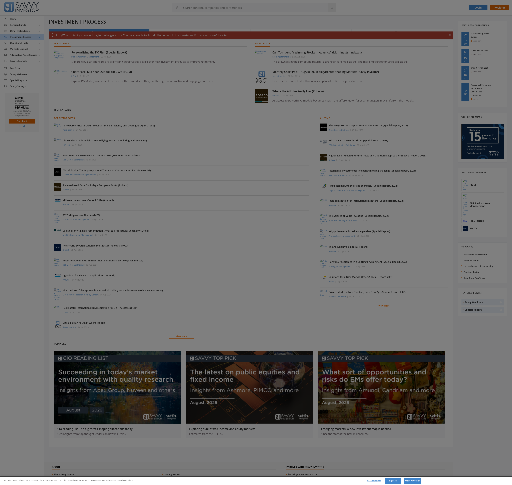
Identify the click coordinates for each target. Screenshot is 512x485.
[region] (256, 480)
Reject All (393, 481)
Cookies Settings (374, 481)
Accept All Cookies (412, 481)
